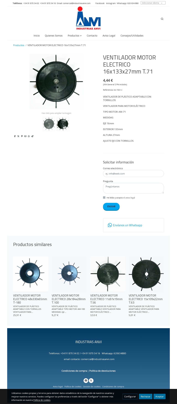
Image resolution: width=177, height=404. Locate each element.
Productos (18, 45)
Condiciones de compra (74, 370)
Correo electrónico (113, 168)
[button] (74, 35)
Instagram (111, 3)
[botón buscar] (162, 18)
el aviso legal (129, 197)
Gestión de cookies (92, 386)
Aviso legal (58, 386)
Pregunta (108, 181)
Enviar (111, 206)
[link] (88, 19)
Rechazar (145, 396)
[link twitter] (91, 380)
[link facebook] (86, 380)
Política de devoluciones (102, 370)
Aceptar (159, 396)
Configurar (130, 396)
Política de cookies (72, 386)
